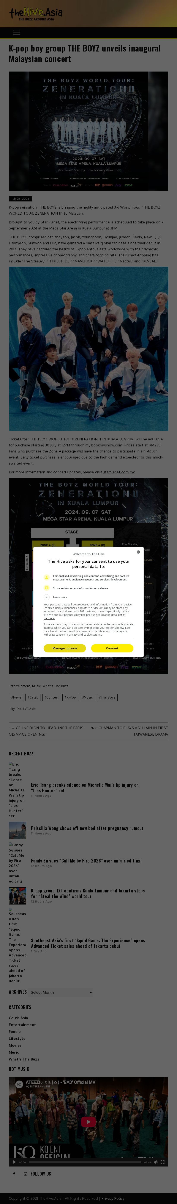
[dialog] (88, 602)
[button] (88, 597)
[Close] (138, 552)
